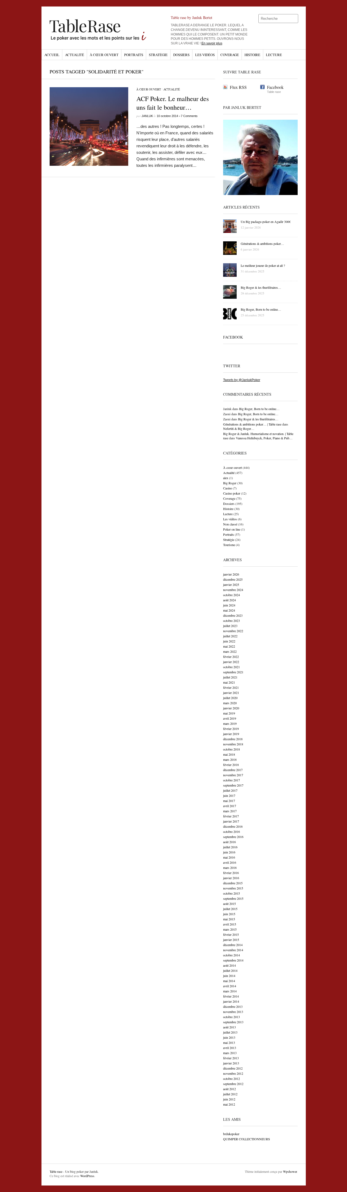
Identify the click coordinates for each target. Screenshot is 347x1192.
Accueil (51, 54)
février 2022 (231, 656)
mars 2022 (230, 651)
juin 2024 (229, 605)
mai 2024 (229, 610)
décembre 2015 (233, 883)
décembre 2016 (233, 826)
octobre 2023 (231, 620)
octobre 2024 (231, 595)
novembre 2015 (233, 888)
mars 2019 (230, 723)
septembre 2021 (233, 672)
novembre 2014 (233, 950)
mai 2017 (229, 800)
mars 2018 (230, 759)
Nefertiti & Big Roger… (238, 428)
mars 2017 (230, 811)
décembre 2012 (233, 1068)
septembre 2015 (233, 898)
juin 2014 (229, 975)
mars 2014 (230, 991)
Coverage (229, 54)
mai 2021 (229, 682)
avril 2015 (229, 924)
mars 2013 (230, 1053)
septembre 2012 (233, 1083)
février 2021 (231, 687)
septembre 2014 (233, 960)
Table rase (56, 1171)
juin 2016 (229, 852)
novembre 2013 (233, 1011)
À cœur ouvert (104, 54)
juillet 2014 (230, 970)
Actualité (74, 54)
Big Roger (229, 483)
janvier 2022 (231, 662)
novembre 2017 (233, 775)
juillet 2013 (230, 1032)
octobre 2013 (231, 1017)
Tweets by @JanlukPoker (241, 380)
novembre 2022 (233, 631)
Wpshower (290, 1171)
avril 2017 (229, 806)
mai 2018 (229, 754)
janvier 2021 (231, 692)
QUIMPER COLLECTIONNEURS (246, 1139)
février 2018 (231, 764)
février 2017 (231, 816)
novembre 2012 (233, 1073)
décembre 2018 (233, 739)
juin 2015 (229, 914)
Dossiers (181, 54)
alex (225, 478)
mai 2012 (229, 1104)
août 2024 (229, 600)
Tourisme (229, 545)
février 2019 (231, 728)
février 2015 (231, 934)
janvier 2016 (231, 878)
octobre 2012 (231, 1078)
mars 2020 (230, 703)
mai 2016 (229, 857)
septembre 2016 (233, 836)
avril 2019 (229, 718)
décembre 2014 (233, 945)
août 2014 (229, 965)
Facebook (275, 87)
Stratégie (158, 54)
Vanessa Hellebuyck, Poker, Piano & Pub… (264, 438)
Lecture (274, 54)
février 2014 (231, 996)
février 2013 (231, 1058)
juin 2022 (229, 641)
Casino (227, 488)
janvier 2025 (231, 584)
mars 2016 (230, 867)
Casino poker (231, 493)
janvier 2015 (231, 939)
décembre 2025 (233, 579)
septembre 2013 (233, 1022)
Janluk (147, 116)
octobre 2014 (231, 955)
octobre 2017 (231, 780)
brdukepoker (231, 1134)
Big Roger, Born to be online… (259, 409)
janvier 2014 (231, 1001)
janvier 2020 (231, 708)
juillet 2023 (230, 625)
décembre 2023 (233, 615)
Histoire (252, 54)
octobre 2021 (231, 667)
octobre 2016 (231, 831)
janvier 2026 (231, 574)
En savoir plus (211, 43)
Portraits (133, 54)
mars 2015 (230, 929)
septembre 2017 (233, 785)
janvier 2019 (231, 734)
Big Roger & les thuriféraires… (258, 419)
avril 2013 (229, 1047)
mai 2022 (229, 646)
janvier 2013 (231, 1063)
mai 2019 (229, 713)
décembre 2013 (233, 1006)
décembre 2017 (233, 770)
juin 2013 (229, 1037)
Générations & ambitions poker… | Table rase (252, 424)
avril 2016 (229, 862)
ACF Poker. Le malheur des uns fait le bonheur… (172, 103)
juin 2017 (229, 795)
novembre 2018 (233, 744)
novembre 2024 (233, 589)
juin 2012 (229, 1099)
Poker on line (231, 529)
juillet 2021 (230, 677)
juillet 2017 (230, 790)
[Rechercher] (294, 19)
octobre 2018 (231, 749)
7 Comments (189, 116)
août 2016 (229, 842)
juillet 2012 (230, 1094)
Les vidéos (205, 54)
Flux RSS (238, 87)
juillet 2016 (230, 847)
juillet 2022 (230, 636)
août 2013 (229, 1027)
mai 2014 (229, 981)
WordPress (87, 1176)
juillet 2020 (230, 698)
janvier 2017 (231, 821)
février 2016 (231, 873)
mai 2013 (229, 1042)
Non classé (230, 524)
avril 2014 (229, 986)
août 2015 (229, 903)
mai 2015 (229, 919)
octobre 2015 (231, 893)
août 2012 (229, 1089)
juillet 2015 (230, 909)
